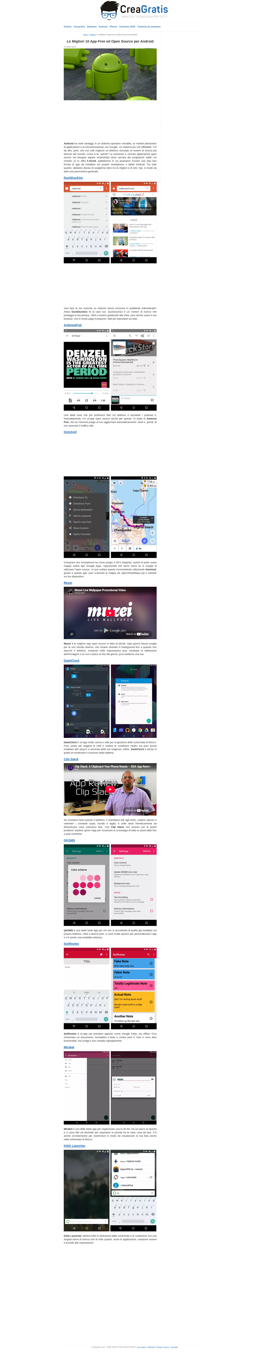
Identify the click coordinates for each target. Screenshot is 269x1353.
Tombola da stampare (149, 26)
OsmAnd (70, 432)
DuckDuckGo (73, 177)
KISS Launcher (74, 1146)
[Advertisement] (110, 121)
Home (85, 35)
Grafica (68, 26)
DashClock (71, 660)
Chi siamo (141, 1347)
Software (92, 26)
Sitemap (151, 1347)
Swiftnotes (71, 943)
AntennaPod (73, 325)
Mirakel (69, 1047)
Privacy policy (163, 1347)
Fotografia (79, 26)
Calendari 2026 (127, 26)
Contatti (174, 1347)
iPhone (113, 26)
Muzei (68, 583)
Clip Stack (71, 759)
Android (103, 26)
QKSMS (69, 840)
